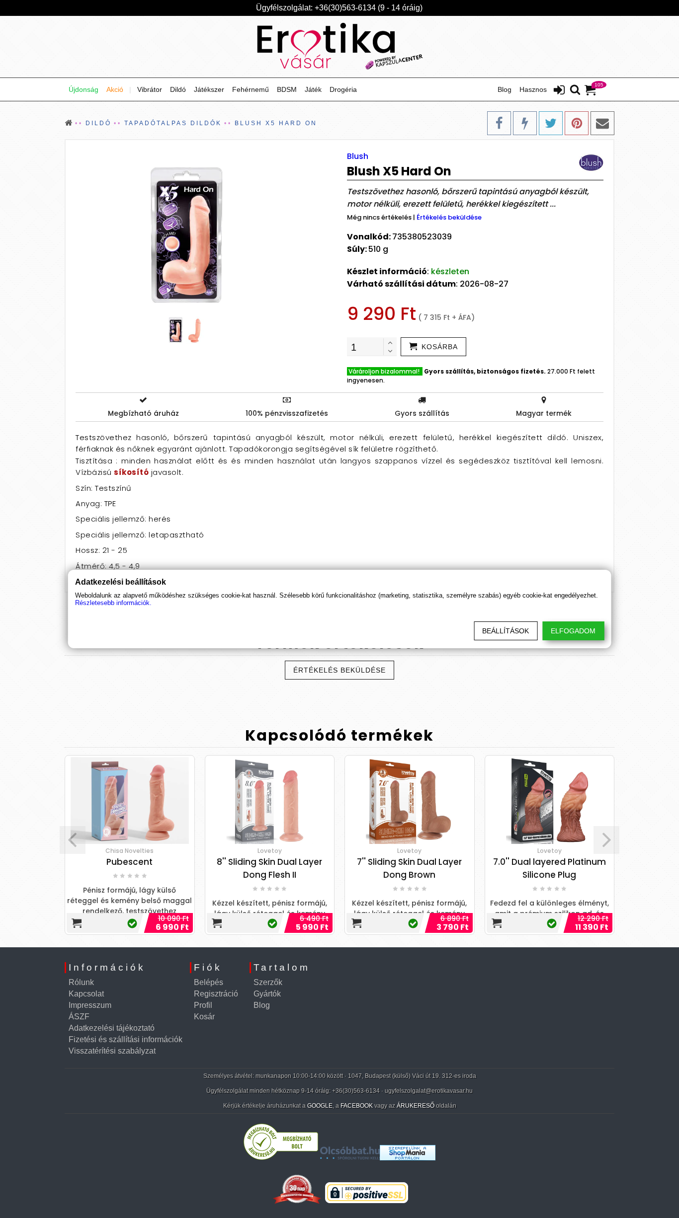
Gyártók (267, 994)
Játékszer (209, 89)
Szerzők (268, 982)
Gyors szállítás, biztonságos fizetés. (485, 371)
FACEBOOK (356, 1105)
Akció (114, 89)
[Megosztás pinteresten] (577, 123)
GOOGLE (320, 1105)
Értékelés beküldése (449, 217)
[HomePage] (339, 47)
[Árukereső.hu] (281, 1157)
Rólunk (81, 982)
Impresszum (90, 1005)
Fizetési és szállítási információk (125, 1039)
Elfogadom (573, 631)
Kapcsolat (86, 994)
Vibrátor (149, 89)
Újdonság (83, 89)
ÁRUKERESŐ (415, 1105)
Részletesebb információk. (113, 603)
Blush (357, 156)
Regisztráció (216, 994)
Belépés (208, 982)
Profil (203, 1005)
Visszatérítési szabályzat (112, 1051)
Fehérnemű (250, 89)
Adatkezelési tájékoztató (112, 1028)
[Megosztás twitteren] (551, 123)
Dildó (178, 89)
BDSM (287, 89)
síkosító (131, 472)
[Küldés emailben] (602, 123)
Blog (504, 89)
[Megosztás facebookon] (499, 123)
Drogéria (343, 89)
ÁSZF (79, 1016)
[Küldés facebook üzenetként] (525, 123)
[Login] (559, 90)
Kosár (204, 1016)
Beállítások (505, 631)
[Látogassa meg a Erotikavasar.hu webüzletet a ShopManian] (407, 1157)
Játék (313, 89)
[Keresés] (575, 90)
